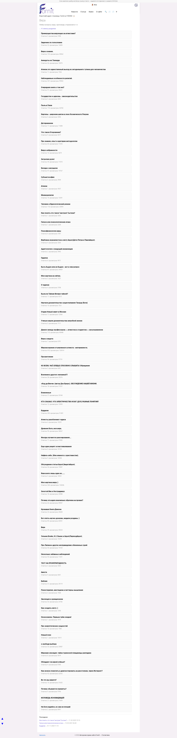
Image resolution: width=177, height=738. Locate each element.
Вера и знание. (47, 51)
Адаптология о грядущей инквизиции (57, 249)
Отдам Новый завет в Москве (53, 312)
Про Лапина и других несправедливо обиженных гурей (64, 545)
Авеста (44, 572)
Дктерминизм (47, 123)
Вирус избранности (49, 150)
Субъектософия (47, 177)
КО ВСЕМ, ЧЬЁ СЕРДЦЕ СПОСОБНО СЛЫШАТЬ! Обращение (65, 366)
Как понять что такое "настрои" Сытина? (58, 213)
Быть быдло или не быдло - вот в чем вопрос (60, 267)
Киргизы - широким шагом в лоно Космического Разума (64, 114)
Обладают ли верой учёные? (53, 662)
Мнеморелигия (47, 195)
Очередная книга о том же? (52, 87)
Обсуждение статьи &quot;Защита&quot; (58, 464)
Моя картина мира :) (49, 482)
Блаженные (46, 393)
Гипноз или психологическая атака (55, 222)
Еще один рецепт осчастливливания (56, 446)
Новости (74, 12)
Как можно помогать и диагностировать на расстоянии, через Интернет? (72, 671)
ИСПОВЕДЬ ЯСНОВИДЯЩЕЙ (52, 698)
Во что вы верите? (48, 680)
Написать (42, 735)
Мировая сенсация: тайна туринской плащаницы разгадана (66, 653)
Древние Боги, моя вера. (51, 428)
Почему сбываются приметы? (53, 689)
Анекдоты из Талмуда (50, 60)
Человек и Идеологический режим (55, 204)
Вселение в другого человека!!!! (54, 375)
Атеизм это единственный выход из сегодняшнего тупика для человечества (73, 69)
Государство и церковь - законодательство (59, 96)
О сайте (99, 12)
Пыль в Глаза (46, 105)
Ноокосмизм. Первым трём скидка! (56, 617)
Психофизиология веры (51, 231)
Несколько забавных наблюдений (55, 554)
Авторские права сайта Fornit (90, 735)
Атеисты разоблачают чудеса (53, 419)
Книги (91, 12)
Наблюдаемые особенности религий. (56, 78)
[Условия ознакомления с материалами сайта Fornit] (136, 5)
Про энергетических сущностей (54, 626)
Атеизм (44, 186)
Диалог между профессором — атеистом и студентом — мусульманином (72, 330)
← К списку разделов (47, 29)
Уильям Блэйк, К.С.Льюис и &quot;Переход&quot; (61, 536)
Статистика (106, 735)
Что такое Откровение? (51, 132)
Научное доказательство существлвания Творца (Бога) (64, 303)
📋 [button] (74, 16)
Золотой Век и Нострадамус (53, 491)
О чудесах (45, 285)
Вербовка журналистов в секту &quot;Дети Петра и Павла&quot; (68, 240)
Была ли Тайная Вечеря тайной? (54, 294)
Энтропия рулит (48, 159)
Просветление (47, 357)
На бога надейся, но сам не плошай (55, 707)
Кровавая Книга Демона (51, 509)
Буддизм (45, 410)
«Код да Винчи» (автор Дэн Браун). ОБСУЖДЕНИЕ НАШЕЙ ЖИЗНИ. (69, 384)
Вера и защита (47, 339)
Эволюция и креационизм (52, 599)
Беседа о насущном (49, 168)
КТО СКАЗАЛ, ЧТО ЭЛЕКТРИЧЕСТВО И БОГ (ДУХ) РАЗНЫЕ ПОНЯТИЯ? (70, 401)
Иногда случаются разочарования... (56, 437)
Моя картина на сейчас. (51, 276)
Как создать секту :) (49, 608)
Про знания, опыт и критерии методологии (59, 141)
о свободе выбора (48, 644)
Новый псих (46, 635)
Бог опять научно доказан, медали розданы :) (60, 518)
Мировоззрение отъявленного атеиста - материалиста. (64, 348)
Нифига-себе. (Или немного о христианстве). (60, 455)
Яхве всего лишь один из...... (53, 473)
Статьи (83, 12)
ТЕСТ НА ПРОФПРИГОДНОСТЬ (53, 563)
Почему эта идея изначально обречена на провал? (62, 500)
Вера (43, 527)
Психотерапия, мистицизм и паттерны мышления (62, 590)
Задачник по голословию (51, 42)
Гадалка (44, 258)
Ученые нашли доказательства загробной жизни (61, 321)
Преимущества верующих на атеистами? (58, 33)
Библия (44, 581)
